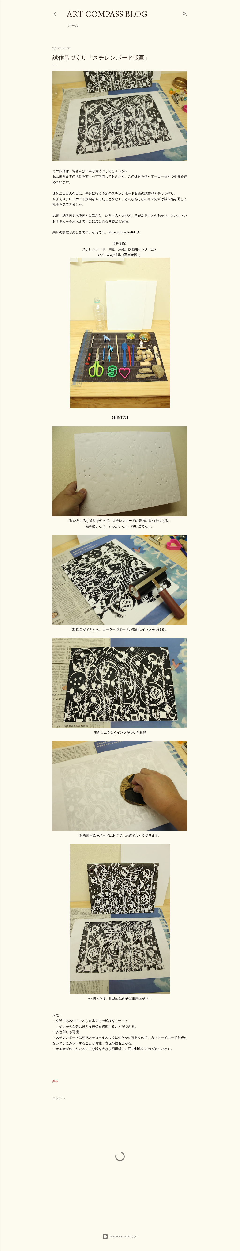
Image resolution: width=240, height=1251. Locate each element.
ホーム (73, 25)
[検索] (185, 13)
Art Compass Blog (107, 13)
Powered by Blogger (124, 1236)
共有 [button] (55, 1081)
